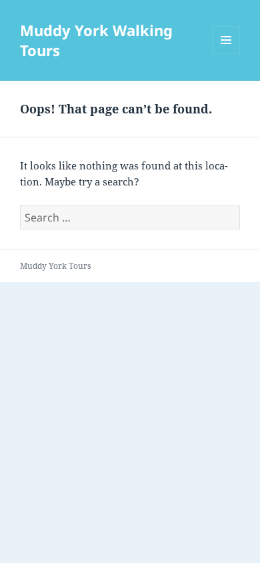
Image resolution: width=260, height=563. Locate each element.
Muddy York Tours (55, 265)
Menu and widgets (226, 53)
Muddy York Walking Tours (96, 40)
